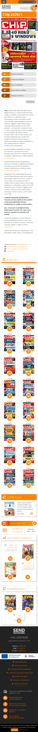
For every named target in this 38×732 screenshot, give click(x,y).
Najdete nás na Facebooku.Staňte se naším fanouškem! (18, 704)
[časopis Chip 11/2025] (9, 388)
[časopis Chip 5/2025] (9, 455)
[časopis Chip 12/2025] (28, 365)
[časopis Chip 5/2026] (9, 321)
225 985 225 (17, 528)
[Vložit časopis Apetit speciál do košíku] (28, 558)
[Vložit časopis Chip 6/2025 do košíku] (28, 441)
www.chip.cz (11, 251)
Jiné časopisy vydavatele (19, 537)
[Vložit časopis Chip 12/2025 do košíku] (28, 374)
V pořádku (14, 730)
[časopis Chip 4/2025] (28, 455)
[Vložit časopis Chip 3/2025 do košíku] (9, 486)
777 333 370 (17, 531)
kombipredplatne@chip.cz (12, 170)
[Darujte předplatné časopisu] (19, 522)
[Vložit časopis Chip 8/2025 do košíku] (28, 418)
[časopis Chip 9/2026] (9, 276)
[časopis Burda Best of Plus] (27, 565)
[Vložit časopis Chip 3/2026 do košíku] (9, 351)
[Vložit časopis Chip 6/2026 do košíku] (28, 306)
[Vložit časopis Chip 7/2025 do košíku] (9, 441)
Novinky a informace (21, 665)
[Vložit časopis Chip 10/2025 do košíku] (28, 396)
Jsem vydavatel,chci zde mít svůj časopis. (17, 716)
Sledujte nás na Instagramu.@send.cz (17, 710)
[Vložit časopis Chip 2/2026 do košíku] (28, 351)
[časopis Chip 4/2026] (28, 321)
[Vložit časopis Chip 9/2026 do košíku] (9, 284)
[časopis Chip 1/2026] (9, 365)
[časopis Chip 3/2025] (9, 477)
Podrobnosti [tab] (30, 102)
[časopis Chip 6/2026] (28, 298)
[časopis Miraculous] (10, 546)
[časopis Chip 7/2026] (9, 298)
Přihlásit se (24, 8)
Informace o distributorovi (21, 679)
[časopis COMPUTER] (19, 616)
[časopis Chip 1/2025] (28, 477)
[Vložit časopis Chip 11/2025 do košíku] (9, 396)
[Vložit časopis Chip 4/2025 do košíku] (28, 463)
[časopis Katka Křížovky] (10, 569)
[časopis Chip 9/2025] (9, 410)
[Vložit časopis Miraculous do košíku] (10, 558)
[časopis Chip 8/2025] (28, 410)
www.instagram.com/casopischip (17, 249)
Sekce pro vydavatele (21, 683)
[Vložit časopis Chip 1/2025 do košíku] (28, 486)
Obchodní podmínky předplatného (21, 668)
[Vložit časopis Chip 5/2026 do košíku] (9, 329)
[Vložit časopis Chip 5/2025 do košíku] (9, 463)
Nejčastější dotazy (21, 661)
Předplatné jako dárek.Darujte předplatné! (16, 698)
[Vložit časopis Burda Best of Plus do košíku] (28, 576)
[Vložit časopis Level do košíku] (28, 609)
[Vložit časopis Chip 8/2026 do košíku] (28, 284)
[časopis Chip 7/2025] (9, 432)
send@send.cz (21, 650)
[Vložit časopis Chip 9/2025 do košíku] (9, 418)
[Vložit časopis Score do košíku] (10, 609)
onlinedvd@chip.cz (10, 158)
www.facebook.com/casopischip (17, 246)
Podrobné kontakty (21, 676)
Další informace (24, 730)
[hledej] (34, 1)
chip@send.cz (8, 227)
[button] (19, 74)
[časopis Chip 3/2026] (9, 343)
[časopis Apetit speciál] (27, 550)
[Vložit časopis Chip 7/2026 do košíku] (9, 306)
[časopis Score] (10, 602)
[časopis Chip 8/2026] (28, 276)
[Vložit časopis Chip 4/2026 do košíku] (28, 329)
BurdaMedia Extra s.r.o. (24, 244)
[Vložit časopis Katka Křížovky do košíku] (10, 576)
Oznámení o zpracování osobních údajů (21, 672)
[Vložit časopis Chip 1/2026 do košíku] (9, 374)
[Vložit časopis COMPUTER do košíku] (19, 620)
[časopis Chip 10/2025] (28, 388)
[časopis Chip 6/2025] (28, 432)
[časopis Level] (27, 602)
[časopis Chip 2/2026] (28, 343)
